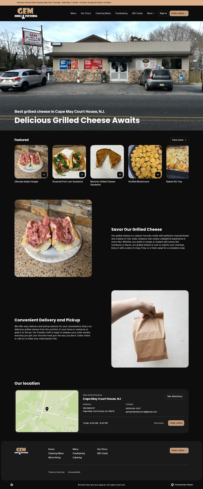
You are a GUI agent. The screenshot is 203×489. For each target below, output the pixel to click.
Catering (77, 457)
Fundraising (121, 13)
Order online (176, 423)
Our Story (86, 13)
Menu (73, 13)
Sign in (163, 13)
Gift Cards (137, 13)
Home (51, 449)
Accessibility (74, 472)
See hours (159, 423)
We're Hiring (54, 457)
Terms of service (56, 472)
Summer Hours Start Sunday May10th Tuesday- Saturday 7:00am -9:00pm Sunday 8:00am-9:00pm (64, 2)
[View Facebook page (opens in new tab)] (11, 484)
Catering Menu (103, 13)
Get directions (174, 396)
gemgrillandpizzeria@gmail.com (141, 411)
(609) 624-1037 (133, 408)
